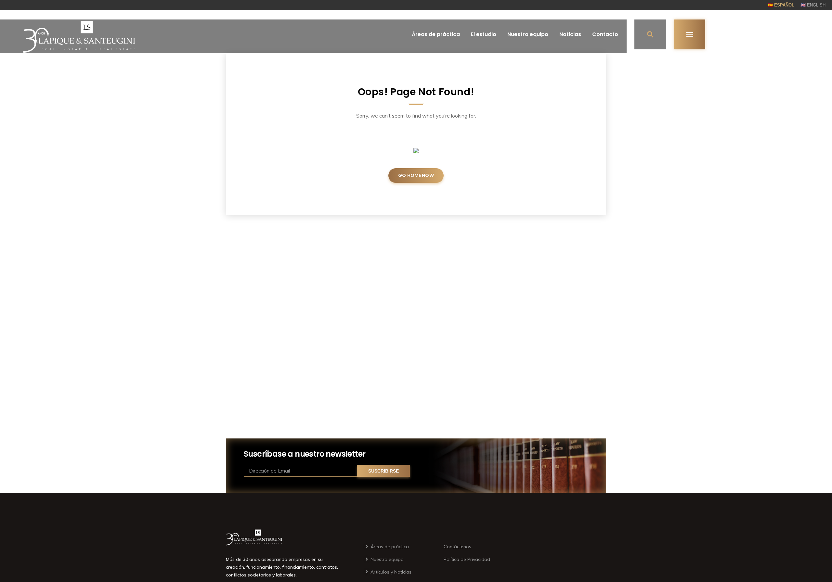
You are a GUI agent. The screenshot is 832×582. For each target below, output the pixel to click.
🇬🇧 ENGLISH (813, 5)
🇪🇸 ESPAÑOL (781, 5)
